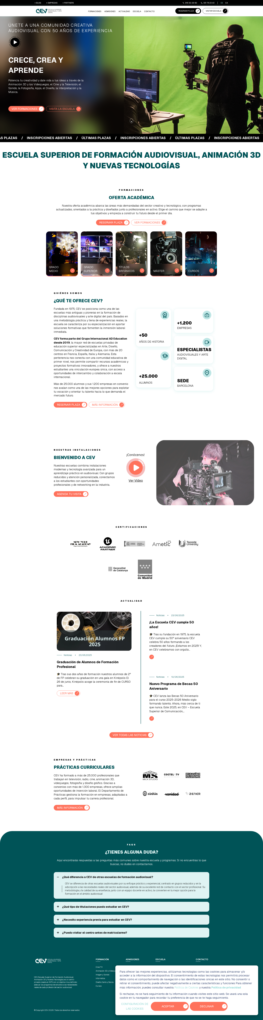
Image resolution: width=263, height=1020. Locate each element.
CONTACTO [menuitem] (149, 11)
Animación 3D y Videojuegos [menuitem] (107, 971)
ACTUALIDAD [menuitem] (124, 11)
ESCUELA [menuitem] (137, 11)
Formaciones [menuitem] (94, 11)
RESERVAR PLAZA (186, 11)
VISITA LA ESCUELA (62, 109)
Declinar (207, 1006)
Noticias (68, 655)
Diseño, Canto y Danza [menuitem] (105, 982)
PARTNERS (69, 3)
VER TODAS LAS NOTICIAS (130, 735)
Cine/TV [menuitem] (99, 967)
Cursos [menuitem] (99, 986)
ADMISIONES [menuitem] (110, 11)
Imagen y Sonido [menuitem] (102, 975)
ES (222, 3)
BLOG (38, 3)
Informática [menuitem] (100, 978)
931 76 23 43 (208, 3)
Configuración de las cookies (134, 1006)
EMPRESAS (53, 3)
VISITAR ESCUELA (213, 11)
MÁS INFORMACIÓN (105, 404)
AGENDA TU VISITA (69, 494)
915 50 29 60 (191, 3)
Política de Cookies (186, 987)
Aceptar (168, 1006)
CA (226, 3)
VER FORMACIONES (24, 109)
